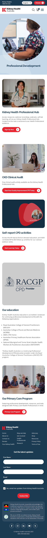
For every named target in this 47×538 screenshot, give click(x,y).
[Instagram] (17, 526)
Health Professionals (21, 439)
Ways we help (21, 433)
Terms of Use (36, 444)
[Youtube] (29, 526)
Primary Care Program (12, 412)
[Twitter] (35, 526)
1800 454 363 (6, 4)
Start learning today (12, 248)
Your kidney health (8, 444)
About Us (5, 436)
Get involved (21, 436)
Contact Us (5, 439)
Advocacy (35, 433)
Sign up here (9, 129)
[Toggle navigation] (42, 9)
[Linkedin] (23, 526)
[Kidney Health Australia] (11, 10)
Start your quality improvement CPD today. (20, 190)
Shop (33, 436)
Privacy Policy (36, 441)
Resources (35, 439)
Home (4, 433)
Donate (38, 3)
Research (20, 443)
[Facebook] (12, 526)
